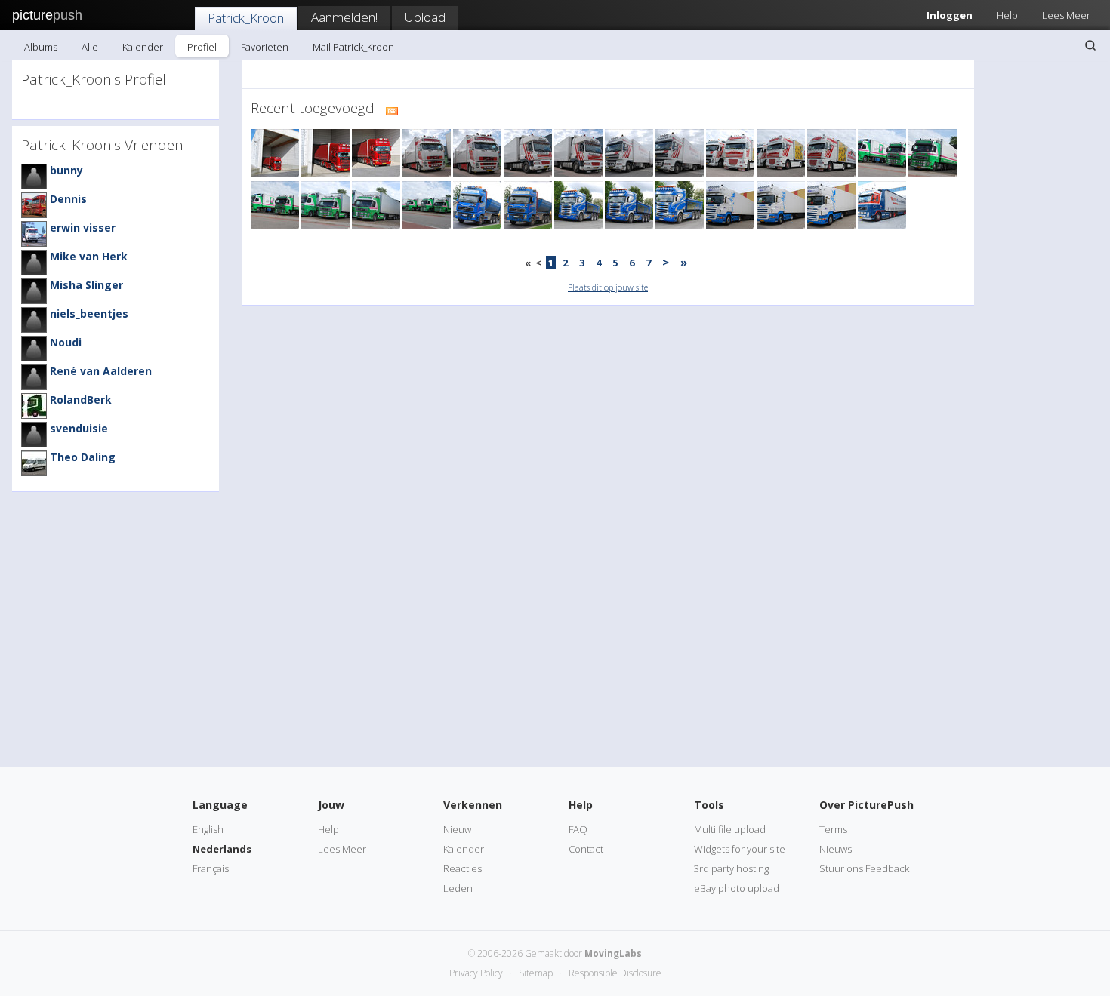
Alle (90, 47)
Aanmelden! (344, 17)
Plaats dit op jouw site (608, 287)
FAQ (578, 829)
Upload (425, 17)
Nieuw (457, 829)
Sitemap (536, 973)
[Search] (1090, 45)
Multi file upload (730, 829)
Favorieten (264, 47)
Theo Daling (83, 457)
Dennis (68, 199)
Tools (709, 805)
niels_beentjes (89, 313)
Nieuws (835, 849)
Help (1007, 15)
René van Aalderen (101, 371)
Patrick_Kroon (246, 17)
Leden (458, 888)
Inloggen (950, 15)
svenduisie (79, 428)
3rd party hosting (731, 868)
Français (211, 868)
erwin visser (83, 227)
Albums (40, 47)
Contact (586, 849)
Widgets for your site (739, 849)
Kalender (142, 47)
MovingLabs (613, 953)
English (208, 829)
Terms (833, 829)
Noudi (66, 342)
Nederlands (222, 849)
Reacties (462, 868)
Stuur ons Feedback (864, 868)
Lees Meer (1066, 15)
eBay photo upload (736, 888)
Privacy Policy (476, 973)
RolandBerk (81, 399)
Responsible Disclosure (615, 973)
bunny (66, 170)
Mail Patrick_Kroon (353, 47)
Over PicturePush (866, 805)
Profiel (202, 47)
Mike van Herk (89, 256)
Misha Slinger (86, 285)
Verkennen (472, 805)
